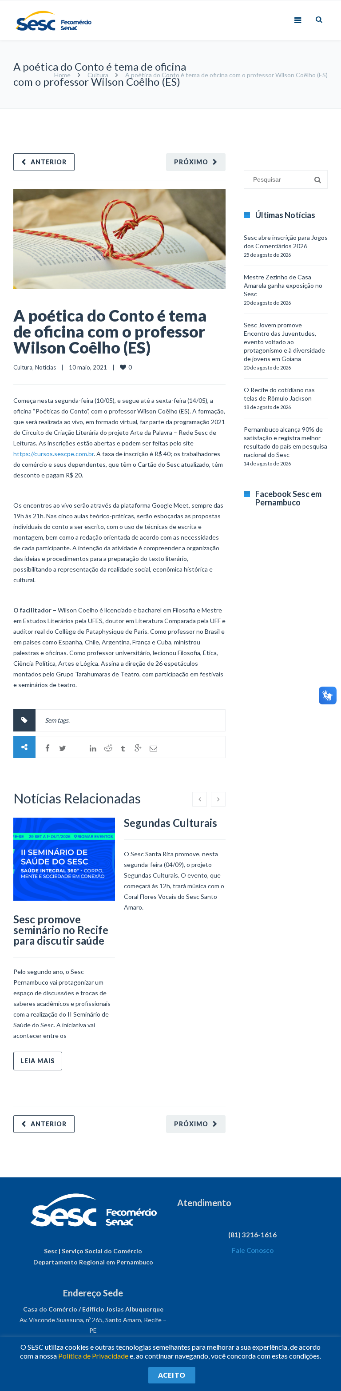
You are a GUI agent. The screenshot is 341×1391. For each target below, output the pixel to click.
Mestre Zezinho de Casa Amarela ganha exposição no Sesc (283, 285)
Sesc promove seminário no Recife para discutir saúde (60, 930)
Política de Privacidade (93, 1355)
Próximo (191, 162)
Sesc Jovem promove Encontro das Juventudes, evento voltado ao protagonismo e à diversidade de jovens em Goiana (284, 341)
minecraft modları (250, 113)
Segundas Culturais (170, 822)
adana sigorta (293, 113)
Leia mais (37, 1061)
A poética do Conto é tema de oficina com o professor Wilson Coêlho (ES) (110, 331)
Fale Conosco (253, 1250)
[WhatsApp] (77, 748)
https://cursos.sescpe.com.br (53, 453)
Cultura (97, 75)
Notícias (45, 367)
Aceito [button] (172, 1375)
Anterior (49, 162)
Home (62, 75)
